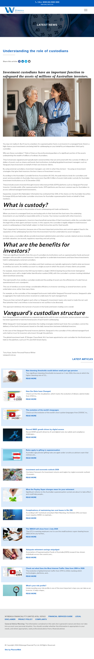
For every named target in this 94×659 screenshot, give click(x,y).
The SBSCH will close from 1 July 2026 (42, 529)
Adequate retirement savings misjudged (42, 550)
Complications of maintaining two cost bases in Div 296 (49, 510)
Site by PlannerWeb (13, 650)
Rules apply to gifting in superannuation (43, 450)
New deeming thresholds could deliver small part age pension (52, 371)
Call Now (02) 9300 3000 (48, 3)
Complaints (41, 619)
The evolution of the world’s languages (42, 410)
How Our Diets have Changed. (38, 391)
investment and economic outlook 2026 (42, 470)
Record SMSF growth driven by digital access (45, 429)
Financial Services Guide (60, 616)
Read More (31, 378)
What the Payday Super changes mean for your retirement (50, 489)
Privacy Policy (25, 619)
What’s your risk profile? (36, 586)
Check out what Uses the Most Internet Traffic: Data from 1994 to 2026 (55, 568)
